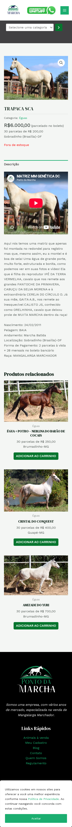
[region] (36, 803)
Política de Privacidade (43, 799)
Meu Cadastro (36, 743)
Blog (36, 748)
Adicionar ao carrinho (36, 456)
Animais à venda (36, 738)
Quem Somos (36, 758)
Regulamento (36, 763)
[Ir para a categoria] (58, 27)
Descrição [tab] (11, 164)
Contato (36, 753)
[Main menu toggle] (64, 10)
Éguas (23, 117)
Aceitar (36, 818)
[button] (61, 62)
